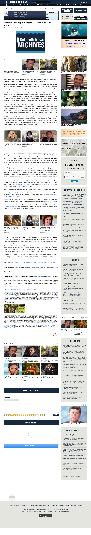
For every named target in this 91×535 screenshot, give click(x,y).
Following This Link (10, 327)
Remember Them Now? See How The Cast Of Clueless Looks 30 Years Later (47, 229)
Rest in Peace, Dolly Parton (69, 435)
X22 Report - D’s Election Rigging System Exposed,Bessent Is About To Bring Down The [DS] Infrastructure (74, 209)
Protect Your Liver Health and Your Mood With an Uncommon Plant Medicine (74, 459)
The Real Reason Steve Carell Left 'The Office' (12, 361)
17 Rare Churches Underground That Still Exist (72, 72)
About (11, 505)
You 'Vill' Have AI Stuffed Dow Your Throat (73, 283)
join (11, 271)
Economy (17, 4)
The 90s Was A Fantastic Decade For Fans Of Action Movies (73, 107)
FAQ (27, 505)
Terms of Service (46, 505)
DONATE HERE (67, 11)
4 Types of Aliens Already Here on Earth (73, 455)
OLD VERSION (81, 10)
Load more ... (31, 445)
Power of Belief (36, 4)
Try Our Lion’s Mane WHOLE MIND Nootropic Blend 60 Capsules (20, 289)
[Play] (74, 30)
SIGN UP (67, 168)
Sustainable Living (45, 4)
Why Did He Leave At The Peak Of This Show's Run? (74, 89)
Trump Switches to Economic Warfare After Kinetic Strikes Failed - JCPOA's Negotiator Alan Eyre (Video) (73, 353)
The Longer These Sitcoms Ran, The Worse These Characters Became (31, 379)
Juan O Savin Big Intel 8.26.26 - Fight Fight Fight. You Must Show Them (73, 279)
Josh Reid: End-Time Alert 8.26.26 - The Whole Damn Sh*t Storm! (73, 265)
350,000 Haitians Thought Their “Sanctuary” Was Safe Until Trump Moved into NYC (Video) (74, 383)
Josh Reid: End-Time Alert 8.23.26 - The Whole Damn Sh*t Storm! (73, 393)
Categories (82, 4)
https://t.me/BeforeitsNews (68, 151)
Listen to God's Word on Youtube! (74, 43)
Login (81, 2)
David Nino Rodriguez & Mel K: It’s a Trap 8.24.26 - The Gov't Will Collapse (73, 388)
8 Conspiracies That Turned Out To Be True (71, 423)
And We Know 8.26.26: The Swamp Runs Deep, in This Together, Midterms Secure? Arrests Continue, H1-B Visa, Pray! (73, 247)
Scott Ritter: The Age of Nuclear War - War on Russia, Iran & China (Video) (74, 397)
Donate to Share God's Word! (74, 47)
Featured (12, 4)
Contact (32, 505)
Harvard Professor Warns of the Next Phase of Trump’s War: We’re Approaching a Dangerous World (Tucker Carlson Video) (74, 366)
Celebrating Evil (67, 473)
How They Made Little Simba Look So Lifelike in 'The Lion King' (11, 229)
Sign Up (85, 2)
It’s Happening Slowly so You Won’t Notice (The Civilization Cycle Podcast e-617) (73, 439)
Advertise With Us (19, 505)
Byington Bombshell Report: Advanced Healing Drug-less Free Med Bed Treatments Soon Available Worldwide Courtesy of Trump (74, 203)
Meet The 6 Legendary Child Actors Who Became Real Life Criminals (30, 361)
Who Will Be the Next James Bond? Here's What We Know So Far (49, 379)
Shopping (77, 4)
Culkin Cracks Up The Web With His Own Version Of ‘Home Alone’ (48, 144)
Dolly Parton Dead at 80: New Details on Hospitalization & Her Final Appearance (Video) (73, 215)
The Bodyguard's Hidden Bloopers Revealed (28, 143)
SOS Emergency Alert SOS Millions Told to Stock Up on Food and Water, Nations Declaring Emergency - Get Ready (73, 226)
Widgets (79, 505)
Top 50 (65, 4)
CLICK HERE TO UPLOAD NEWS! (80, 18)
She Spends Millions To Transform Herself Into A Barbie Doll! (12, 144)
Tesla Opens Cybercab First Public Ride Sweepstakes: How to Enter (73, 469)
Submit (74, 181)
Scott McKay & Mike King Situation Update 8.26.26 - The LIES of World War (73, 274)
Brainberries (6, 147)
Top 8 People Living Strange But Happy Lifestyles (49, 361)
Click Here (17, 276)
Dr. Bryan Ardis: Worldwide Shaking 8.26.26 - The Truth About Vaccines (74, 220)
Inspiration (53, 4)
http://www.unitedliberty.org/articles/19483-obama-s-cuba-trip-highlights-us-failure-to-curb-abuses (32, 262)
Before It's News (18, 2)
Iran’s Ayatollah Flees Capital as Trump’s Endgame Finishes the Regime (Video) (73, 371)
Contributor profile (17, 17)
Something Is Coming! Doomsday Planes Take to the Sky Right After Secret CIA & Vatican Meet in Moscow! (74, 241)
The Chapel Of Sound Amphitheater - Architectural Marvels (71, 125)
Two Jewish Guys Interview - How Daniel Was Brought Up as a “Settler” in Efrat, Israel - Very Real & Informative (74, 444)
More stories (24, 17)
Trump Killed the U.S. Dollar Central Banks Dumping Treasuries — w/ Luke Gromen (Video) (73, 377)
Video (61, 4)
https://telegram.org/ (81, 146)
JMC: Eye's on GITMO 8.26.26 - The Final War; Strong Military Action (73, 270)
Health (21, 4)
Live (58, 4)
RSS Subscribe (71, 505)
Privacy (37, 505)
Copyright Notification (58, 505)
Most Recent (71, 4)
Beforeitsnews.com (15, 9)
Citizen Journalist (38, 276)
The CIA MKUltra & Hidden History (71, 476)
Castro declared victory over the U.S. (21, 184)
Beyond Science (27, 4)
